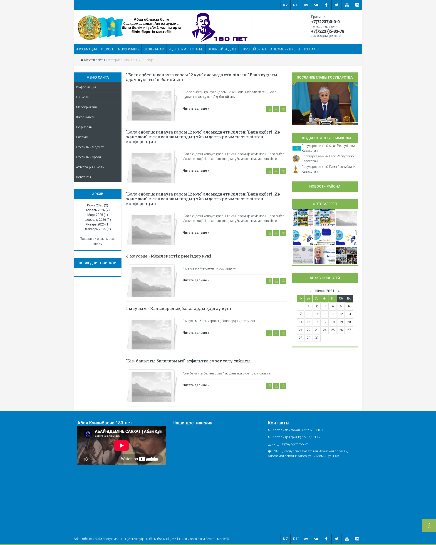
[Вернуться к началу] (429, 526)
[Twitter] (337, 5)
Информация (86, 49)
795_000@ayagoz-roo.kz (326, 35)
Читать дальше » (196, 108)
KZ (285, 5)
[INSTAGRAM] (357, 5)
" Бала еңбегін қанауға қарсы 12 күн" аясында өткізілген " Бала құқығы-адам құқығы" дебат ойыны (202, 77)
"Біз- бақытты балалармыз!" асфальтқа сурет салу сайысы (188, 361)
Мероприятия (128, 49)
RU (296, 5)
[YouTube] (347, 5)
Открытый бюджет (222, 49)
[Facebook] (326, 5)
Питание (196, 49)
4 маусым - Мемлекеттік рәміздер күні (168, 256)
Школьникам (154, 49)
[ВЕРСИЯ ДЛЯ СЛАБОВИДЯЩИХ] (306, 5)
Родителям (177, 49)
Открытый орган (253, 49)
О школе (107, 49)
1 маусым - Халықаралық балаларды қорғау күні (178, 308)
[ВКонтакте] (316, 5)
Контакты (311, 49)
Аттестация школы (285, 49)
